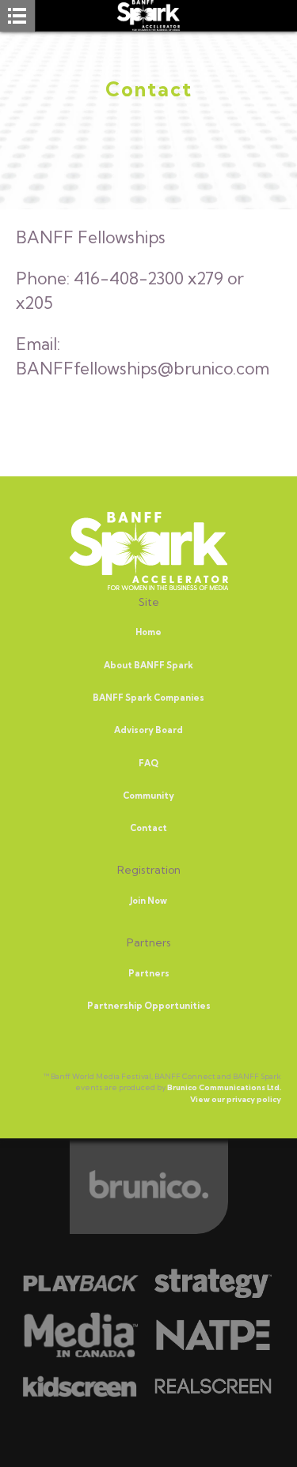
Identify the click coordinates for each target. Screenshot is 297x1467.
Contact (148, 827)
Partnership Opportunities (149, 1005)
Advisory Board (148, 729)
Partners (148, 973)
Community (148, 795)
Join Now (148, 900)
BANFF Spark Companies (148, 697)
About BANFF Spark (148, 665)
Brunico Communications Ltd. (224, 1087)
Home (148, 632)
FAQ (148, 763)
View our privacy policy (235, 1099)
